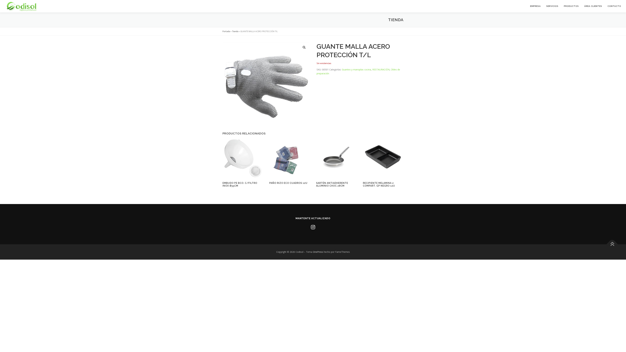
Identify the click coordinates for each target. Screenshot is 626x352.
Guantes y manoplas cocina (356, 69)
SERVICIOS (552, 6)
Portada (226, 31)
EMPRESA (535, 6)
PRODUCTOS (571, 6)
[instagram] (313, 227)
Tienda (235, 31)
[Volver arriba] (612, 244)
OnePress (318, 251)
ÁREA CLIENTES (593, 6)
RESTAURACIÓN (381, 69)
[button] (304, 47)
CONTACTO (614, 6)
